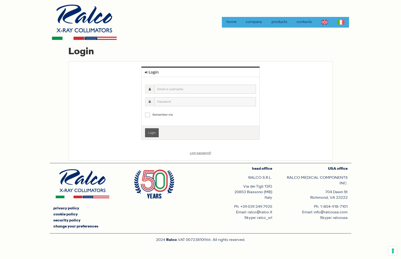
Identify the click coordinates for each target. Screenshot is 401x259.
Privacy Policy (66, 208)
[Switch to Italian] (341, 22)
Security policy (67, 220)
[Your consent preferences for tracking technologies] (392, 250)
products (279, 22)
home (231, 22)
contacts (304, 22)
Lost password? (200, 153)
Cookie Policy (65, 214)
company (254, 22)
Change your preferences (75, 226)
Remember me (162, 114)
